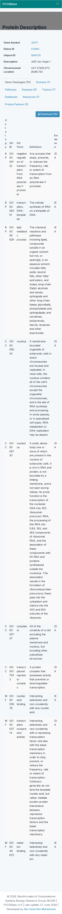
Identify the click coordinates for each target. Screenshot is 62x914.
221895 (35, 48)
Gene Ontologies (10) (18, 82)
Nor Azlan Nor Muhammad (40, 909)
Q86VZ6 (36, 55)
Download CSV (49, 114)
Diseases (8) (29, 89)
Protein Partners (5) (16, 104)
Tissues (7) (48, 89)
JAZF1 (34, 42)
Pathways (10, 89)
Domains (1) (43, 82)
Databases (11, 96)
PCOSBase (10, 4)
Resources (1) (31, 96)
